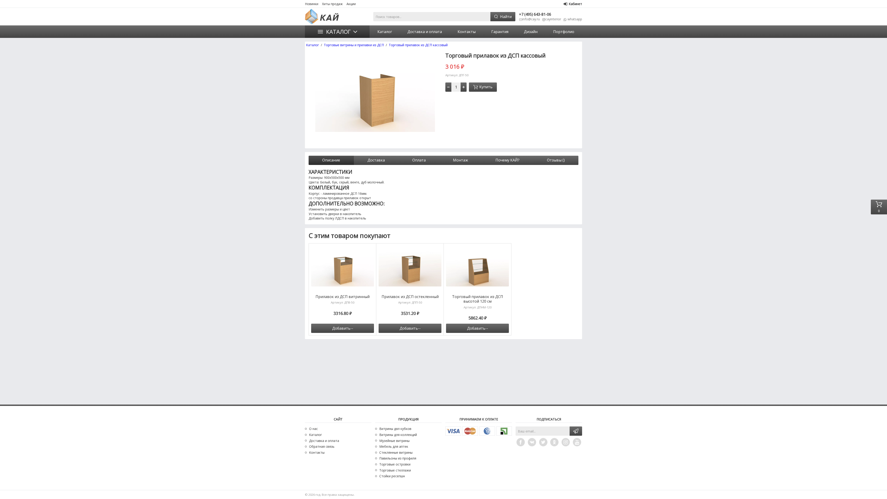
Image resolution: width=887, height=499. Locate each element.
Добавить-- (342, 328)
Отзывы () (556, 160)
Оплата (419, 160)
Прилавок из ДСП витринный (343, 296)
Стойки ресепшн (392, 476)
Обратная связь (321, 446)
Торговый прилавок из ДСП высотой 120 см (477, 299)
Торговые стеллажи (395, 470)
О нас (313, 428)
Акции (351, 4)
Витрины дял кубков (395, 428)
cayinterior (553, 19)
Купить (485, 86)
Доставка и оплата (324, 440)
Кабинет (575, 4)
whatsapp (575, 19)
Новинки (311, 4)
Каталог (338, 31)
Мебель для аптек (393, 446)
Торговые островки (394, 464)
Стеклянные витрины (396, 452)
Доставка (376, 160)
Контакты (317, 452)
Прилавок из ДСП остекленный (410, 296)
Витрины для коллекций (398, 434)
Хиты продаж (332, 4)
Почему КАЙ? (507, 160)
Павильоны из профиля (397, 458)
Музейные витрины (394, 440)
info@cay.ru (531, 19)
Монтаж (460, 160)
